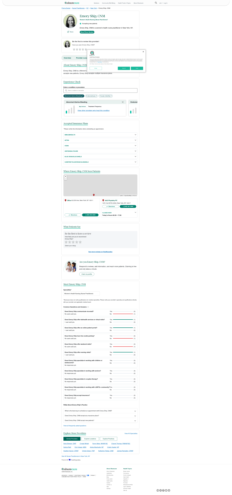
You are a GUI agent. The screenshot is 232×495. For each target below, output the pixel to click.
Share (71, 32)
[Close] (143, 52)
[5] (85, 49)
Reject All (124, 68)
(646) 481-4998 (128, 206)
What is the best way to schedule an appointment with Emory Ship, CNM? (88, 411)
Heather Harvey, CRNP (70, 451)
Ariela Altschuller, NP (97, 447)
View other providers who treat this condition (94, 110)
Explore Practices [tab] (108, 439)
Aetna (67, 140)
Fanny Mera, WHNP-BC (100, 443)
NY (87, 8)
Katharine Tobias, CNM (105, 451)
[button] (88, 307)
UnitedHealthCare (71, 151)
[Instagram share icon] (160, 491)
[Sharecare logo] (82, 469)
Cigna (67, 146)
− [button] (65, 179)
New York (93, 8)
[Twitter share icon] (166, 491)
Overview (67, 58)
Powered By (65, 460)
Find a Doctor (66, 8)
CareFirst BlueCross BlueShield (77, 162)
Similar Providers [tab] (71, 439)
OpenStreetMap (127, 195)
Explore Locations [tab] (90, 439)
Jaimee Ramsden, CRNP (125, 451)
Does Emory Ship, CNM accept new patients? (79, 420)
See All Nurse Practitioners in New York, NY (76, 456)
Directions (73, 215)
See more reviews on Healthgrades (100, 252)
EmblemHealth (70, 135)
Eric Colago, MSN (80, 447)
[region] (116, 61)
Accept (137, 68)
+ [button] (65, 176)
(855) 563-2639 (90, 215)
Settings (95, 68)
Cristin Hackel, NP (113, 447)
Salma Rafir (67, 447)
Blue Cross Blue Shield (73, 156)
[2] (76, 49)
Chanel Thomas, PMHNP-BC (120, 443)
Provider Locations (83, 58)
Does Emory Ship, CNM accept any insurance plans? (82, 415)
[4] (82, 49)
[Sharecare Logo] (72, 2)
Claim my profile (87, 274)
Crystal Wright (84, 443)
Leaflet (121, 195)
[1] (73, 49)
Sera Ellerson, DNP (69, 443)
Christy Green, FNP (88, 451)
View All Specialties (131, 433)
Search (156, 3)
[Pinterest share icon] (169, 491)
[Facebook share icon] (157, 491)
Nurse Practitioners (78, 8)
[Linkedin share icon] (163, 491)
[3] (79, 49)
